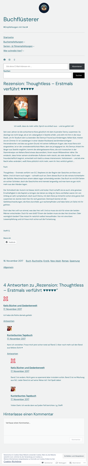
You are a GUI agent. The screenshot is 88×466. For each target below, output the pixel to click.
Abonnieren (77, 66)
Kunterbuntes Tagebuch (20, 335)
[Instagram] (9, 60)
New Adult (55, 260)
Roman (65, 260)
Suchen (6, 71)
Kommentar (76, 440)
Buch (28, 260)
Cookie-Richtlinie (12, 461)
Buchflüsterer (21, 19)
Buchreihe (37, 260)
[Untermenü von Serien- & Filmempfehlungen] (33, 46)
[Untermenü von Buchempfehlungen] (24, 42)
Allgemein (8, 267)
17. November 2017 (12, 309)
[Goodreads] (14, 60)
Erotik (46, 260)
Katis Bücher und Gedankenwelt (20, 305)
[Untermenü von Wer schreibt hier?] (23, 50)
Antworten (8, 321)
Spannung (75, 260)
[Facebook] (4, 60)
